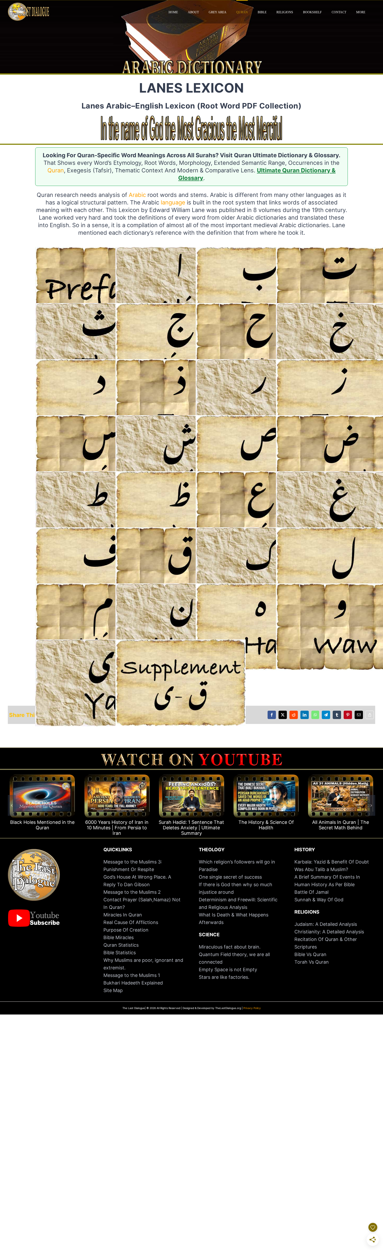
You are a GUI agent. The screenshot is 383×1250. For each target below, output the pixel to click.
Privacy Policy (252, 1008)
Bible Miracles (118, 937)
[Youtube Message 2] (191, 756)
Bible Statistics (119, 952)
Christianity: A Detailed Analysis (329, 931)
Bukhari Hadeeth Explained (133, 983)
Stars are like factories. (224, 977)
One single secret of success (230, 877)
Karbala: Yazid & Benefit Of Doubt (331, 862)
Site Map (113, 990)
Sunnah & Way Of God (318, 899)
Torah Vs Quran (311, 962)
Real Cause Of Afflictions (130, 922)
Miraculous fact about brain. (230, 947)
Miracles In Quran (122, 914)
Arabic (137, 194)
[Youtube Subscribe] (34, 911)
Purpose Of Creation (126, 930)
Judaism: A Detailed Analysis (325, 924)
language (173, 202)
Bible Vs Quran (310, 954)
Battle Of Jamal (311, 892)
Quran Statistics (121, 945)
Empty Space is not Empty (228, 969)
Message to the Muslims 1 (131, 975)
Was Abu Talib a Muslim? (321, 869)
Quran (55, 170)
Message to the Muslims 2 (132, 892)
